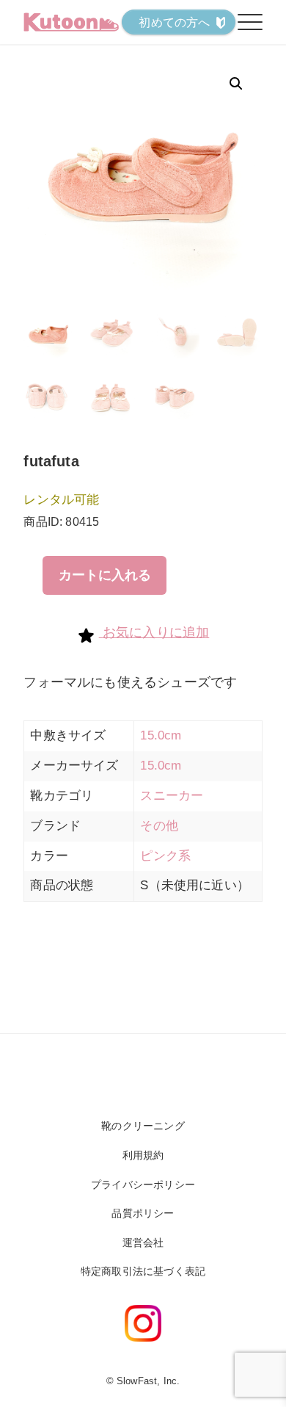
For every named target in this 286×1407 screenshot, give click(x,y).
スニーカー (171, 796)
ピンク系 (165, 856)
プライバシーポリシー (143, 1184)
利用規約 (143, 1155)
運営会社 (143, 1242)
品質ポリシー (142, 1213)
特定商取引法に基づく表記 (143, 1271)
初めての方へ (174, 22)
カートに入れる (105, 575)
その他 (159, 826)
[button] (236, 83)
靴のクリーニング (142, 1126)
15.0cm (160, 735)
